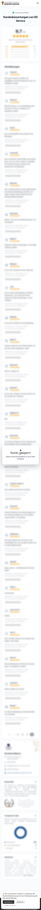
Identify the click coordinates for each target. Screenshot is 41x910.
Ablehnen (20, 902)
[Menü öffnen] (37, 3)
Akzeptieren (8, 902)
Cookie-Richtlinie (9, 905)
